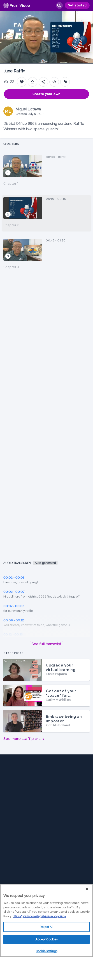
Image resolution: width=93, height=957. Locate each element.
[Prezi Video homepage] (16, 5)
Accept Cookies (46, 939)
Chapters (11, 144)
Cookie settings (46, 951)
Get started (77, 5)
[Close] (87, 889)
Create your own (46, 94)
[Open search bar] (59, 5)
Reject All (46, 927)
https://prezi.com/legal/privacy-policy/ (39, 916)
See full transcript (46, 644)
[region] (46, 920)
